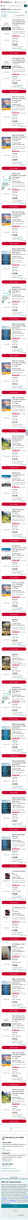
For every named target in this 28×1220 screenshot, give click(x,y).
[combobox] (16, 6)
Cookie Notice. (12, 1200)
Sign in (21, 2)
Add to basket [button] (14, 53)
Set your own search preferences (11, 1171)
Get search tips (6, 1166)
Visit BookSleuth (6, 1161)
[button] (22, 50)
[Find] (25, 6)
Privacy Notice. (6, 1203)
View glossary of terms (8, 1168)
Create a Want (6, 1150)
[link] (26, 12)
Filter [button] (5, 15)
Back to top (14, 1177)
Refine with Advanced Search (10, 12)
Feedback (26, 432)
